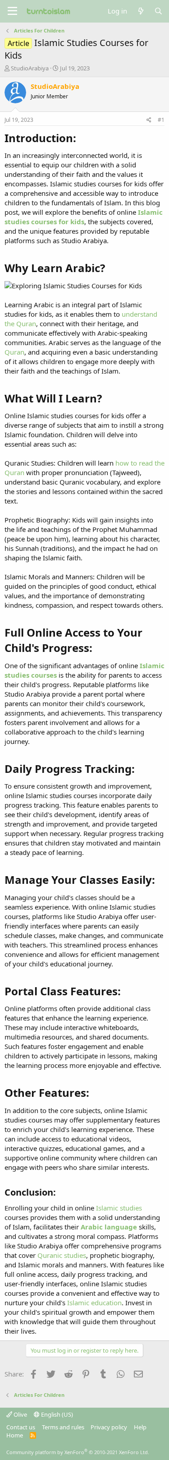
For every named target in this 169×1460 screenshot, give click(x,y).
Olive (19, 1414)
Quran (14, 351)
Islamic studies (119, 1207)
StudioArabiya (30, 68)
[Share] (149, 120)
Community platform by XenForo (77, 1452)
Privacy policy (109, 1427)
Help (140, 1427)
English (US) (56, 1414)
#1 (161, 120)
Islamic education (94, 1302)
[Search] (158, 11)
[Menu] (12, 11)
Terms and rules (63, 1427)
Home (14, 1435)
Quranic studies (61, 1255)
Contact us (20, 1427)
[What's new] (140, 11)
